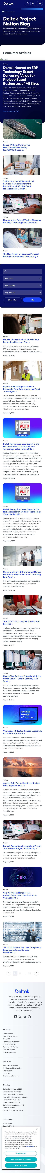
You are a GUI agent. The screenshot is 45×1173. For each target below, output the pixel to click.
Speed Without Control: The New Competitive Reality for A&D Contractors (16, 147)
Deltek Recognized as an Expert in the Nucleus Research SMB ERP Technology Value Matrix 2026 (22, 511)
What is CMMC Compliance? (12, 1100)
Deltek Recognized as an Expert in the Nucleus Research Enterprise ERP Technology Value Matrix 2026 (21, 446)
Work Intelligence (9, 1049)
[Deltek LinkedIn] (15, 1017)
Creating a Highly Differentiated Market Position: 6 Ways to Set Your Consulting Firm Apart (22, 574)
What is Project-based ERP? (12, 1092)
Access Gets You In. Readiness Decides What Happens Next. (21, 784)
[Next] (36, 973)
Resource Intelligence (10, 1047)
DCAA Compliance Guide (11, 1102)
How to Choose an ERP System (13, 1094)
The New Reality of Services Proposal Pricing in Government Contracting (21, 255)
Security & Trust (8, 1126)
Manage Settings (21, 1153)
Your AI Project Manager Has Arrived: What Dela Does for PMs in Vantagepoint (20, 895)
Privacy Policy (29, 1146)
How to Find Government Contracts (15, 1097)
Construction (7, 1070)
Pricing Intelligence (9, 1044)
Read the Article (9, 111)
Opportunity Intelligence (11, 1041)
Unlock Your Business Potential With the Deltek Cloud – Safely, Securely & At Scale (22, 678)
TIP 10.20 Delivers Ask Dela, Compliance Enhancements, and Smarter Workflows (22, 950)
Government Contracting (11, 1076)
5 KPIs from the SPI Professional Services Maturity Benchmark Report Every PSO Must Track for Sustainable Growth (18, 185)
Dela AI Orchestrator (10, 1036)
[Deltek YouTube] (25, 1017)
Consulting (6, 1073)
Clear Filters (12, 300)
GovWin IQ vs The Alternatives (13, 1110)
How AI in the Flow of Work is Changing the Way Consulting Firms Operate (22, 221)
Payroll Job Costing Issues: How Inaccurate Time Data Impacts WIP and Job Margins (21, 389)
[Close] (36, 1129)
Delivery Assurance (9, 1052)
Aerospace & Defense (10, 1065)
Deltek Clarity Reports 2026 (12, 1089)
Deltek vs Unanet (9, 1107)
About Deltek (7, 1123)
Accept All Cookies (21, 1165)
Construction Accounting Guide (14, 1105)
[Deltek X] (20, 1017)
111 (30, 973)
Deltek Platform (8, 1033)
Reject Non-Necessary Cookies (21, 1159)
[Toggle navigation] (40, 3)
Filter (32, 300)
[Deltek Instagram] (29, 1017)
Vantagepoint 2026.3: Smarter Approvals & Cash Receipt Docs (22, 732)
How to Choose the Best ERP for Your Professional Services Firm (21, 340)
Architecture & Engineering (12, 1068)
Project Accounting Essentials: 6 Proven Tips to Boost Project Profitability (22, 847)
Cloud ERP (6, 1039)
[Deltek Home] (8, 3)
